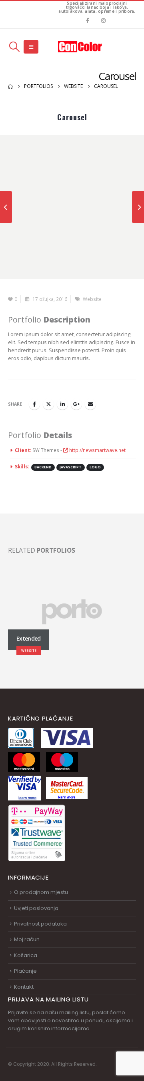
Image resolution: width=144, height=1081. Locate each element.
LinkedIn (62, 404)
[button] (14, 47)
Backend (43, 467)
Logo (95, 467)
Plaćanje (25, 971)
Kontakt (24, 987)
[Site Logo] (80, 46)
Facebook (34, 404)
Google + (76, 404)
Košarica (25, 955)
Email (90, 404)
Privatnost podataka (40, 924)
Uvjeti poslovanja (36, 908)
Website (92, 299)
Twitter (48, 404)
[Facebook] (87, 20)
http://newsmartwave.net (97, 450)
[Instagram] (103, 20)
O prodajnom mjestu (41, 892)
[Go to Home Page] (10, 86)
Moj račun (27, 939)
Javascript (71, 467)
